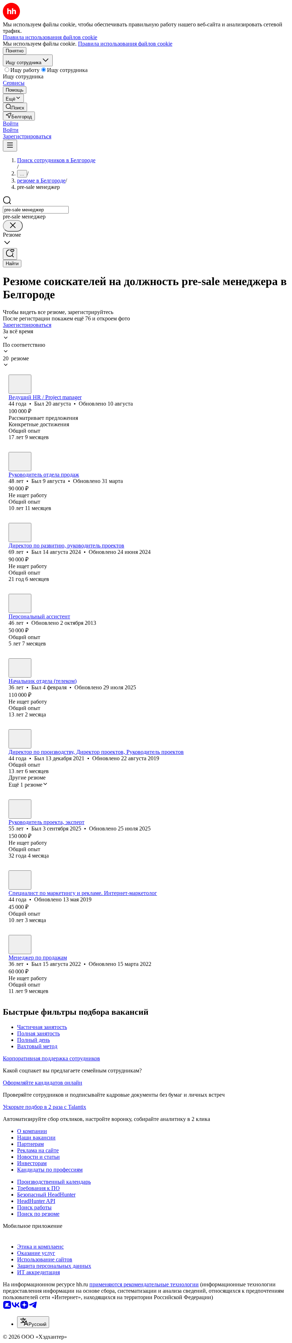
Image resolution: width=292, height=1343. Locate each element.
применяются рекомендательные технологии (144, 1284)
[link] (15, 107)
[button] (11, 123)
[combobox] (36, 209)
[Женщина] (20, 880)
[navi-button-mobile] (10, 145)
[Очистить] (13, 226)
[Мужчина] (20, 384)
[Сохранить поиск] (10, 254)
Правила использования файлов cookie (125, 44)
